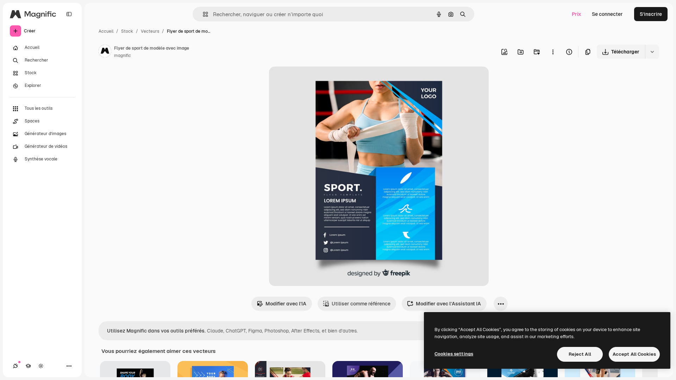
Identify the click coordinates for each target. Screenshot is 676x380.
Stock (127, 31)
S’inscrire (651, 14)
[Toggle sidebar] (69, 14)
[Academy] (28, 366)
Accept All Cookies (634, 354)
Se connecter (607, 14)
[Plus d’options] (553, 52)
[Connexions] (15, 366)
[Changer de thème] (40, 366)
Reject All (580, 354)
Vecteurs (150, 31)
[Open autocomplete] (202, 14)
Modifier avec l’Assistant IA (448, 303)
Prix (576, 14)
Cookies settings (453, 354)
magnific (122, 55)
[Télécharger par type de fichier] (652, 52)
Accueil (106, 31)
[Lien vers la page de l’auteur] (105, 52)
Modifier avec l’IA (285, 303)
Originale (315, 80)
